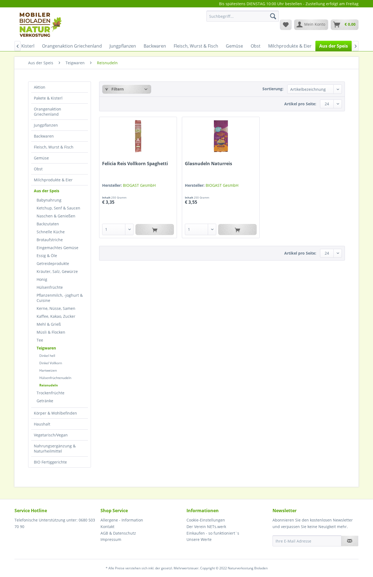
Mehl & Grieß (49, 324)
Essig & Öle (47, 255)
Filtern (117, 89)
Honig (42, 279)
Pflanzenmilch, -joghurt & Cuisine (60, 298)
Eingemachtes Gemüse (57, 247)
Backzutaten (48, 223)
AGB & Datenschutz (118, 533)
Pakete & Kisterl (48, 98)
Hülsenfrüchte (50, 287)
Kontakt (107, 526)
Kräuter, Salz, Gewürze (57, 271)
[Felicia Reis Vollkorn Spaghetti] (138, 136)
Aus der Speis (46, 190)
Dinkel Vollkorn (50, 363)
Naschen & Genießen (56, 215)
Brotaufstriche (50, 239)
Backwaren (44, 136)
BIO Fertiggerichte (50, 462)
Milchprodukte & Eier (53, 179)
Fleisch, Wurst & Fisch (53, 147)
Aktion (39, 87)
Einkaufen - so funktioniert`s (213, 533)
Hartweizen (48, 370)
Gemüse (41, 158)
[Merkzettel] (286, 24)
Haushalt (42, 424)
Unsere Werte (199, 539)
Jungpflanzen (46, 125)
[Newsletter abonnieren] (349, 540)
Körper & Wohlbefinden (55, 413)
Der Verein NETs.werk (206, 526)
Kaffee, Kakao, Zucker (56, 316)
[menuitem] (242, 19)
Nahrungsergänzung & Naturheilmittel (55, 448)
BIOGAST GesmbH (139, 185)
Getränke (45, 400)
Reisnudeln (48, 385)
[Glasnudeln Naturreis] (221, 136)
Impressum (110, 539)
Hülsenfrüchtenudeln (55, 377)
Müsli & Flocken (51, 332)
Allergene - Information (121, 520)
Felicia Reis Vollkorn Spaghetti (135, 164)
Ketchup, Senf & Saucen (58, 208)
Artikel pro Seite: (300, 103)
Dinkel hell (47, 355)
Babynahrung (49, 200)
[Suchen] (273, 16)
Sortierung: (272, 88)
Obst (38, 168)
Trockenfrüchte (50, 392)
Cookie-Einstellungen (206, 520)
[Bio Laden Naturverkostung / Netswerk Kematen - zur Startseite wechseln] (40, 24)
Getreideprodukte (53, 263)
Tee (40, 340)
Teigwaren (46, 348)
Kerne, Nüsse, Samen (56, 308)
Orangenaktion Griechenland (47, 111)
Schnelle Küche (51, 231)
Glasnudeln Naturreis (208, 164)
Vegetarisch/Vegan (51, 435)
